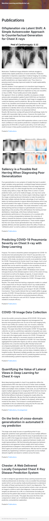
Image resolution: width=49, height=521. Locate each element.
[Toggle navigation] (44, 3)
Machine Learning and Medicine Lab (15, 3)
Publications (12, 131)
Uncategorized (22, 410)
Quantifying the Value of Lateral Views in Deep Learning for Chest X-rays (24, 373)
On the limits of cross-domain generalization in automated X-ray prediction (23, 422)
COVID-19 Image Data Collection (24, 312)
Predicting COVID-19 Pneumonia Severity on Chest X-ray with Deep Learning (24, 243)
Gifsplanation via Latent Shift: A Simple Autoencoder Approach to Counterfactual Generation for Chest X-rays (24, 33)
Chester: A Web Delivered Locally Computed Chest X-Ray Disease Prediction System (23, 469)
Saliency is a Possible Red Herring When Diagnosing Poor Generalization (23, 172)
